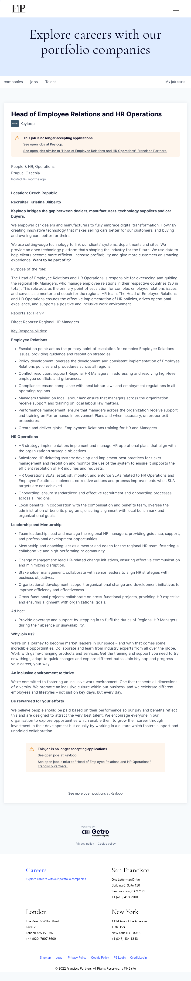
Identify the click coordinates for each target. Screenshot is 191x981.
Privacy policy (84, 843)
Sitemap (45, 958)
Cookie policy (107, 843)
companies (13, 81)
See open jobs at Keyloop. (43, 144)
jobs (34, 81)
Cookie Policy (100, 958)
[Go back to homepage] (19, 9)
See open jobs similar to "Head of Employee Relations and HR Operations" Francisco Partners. (95, 151)
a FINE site (129, 969)
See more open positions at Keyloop (95, 793)
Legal (59, 958)
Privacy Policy (77, 958)
